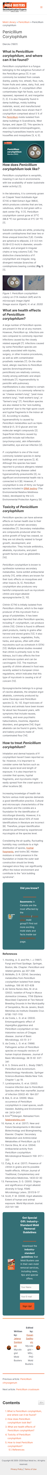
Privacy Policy (17, 1469)
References (18, 1449)
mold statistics (27, 938)
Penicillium (24, 22)
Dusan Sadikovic (29, 1339)
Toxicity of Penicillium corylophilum (19, 1436)
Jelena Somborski (18, 1342)
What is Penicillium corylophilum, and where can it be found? (24, 1413)
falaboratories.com (15, 1119)
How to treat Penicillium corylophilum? (20, 1444)
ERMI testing (30, 488)
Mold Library (9, 22)
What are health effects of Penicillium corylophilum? (21, 1428)
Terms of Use (30, 1469)
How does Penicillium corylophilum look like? (19, 1421)
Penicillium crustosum (27, 1389)
